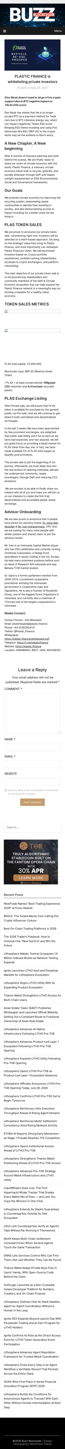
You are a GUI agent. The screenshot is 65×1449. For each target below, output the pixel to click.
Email (10, 756)
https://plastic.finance (28, 646)
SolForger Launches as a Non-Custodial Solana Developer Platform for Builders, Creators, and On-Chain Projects (29, 1289)
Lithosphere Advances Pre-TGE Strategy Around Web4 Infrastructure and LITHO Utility (30, 1175)
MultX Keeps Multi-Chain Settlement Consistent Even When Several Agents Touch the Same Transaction (28, 1243)
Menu (58, 31)
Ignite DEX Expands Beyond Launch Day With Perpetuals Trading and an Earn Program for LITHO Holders (32, 1323)
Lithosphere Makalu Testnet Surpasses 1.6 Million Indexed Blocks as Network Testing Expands (31, 958)
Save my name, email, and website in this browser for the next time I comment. (33, 792)
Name (10, 739)
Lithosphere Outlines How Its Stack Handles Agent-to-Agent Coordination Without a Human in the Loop (32, 1306)
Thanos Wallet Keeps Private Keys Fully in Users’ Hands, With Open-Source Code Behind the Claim (30, 1272)
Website (11, 773)
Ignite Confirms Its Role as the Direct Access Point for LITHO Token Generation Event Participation (32, 1340)
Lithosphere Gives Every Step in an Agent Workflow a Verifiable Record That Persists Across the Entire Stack (31, 1369)
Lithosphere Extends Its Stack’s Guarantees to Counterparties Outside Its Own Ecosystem (31, 1214)
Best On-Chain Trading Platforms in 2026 (30, 928)
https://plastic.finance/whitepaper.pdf (27, 638)
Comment (13, 689)
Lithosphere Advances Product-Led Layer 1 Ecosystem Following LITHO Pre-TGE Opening (31, 1046)
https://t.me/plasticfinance (32, 642)
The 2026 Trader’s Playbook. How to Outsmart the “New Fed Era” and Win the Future (29, 941)
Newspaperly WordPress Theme (32, 1443)
